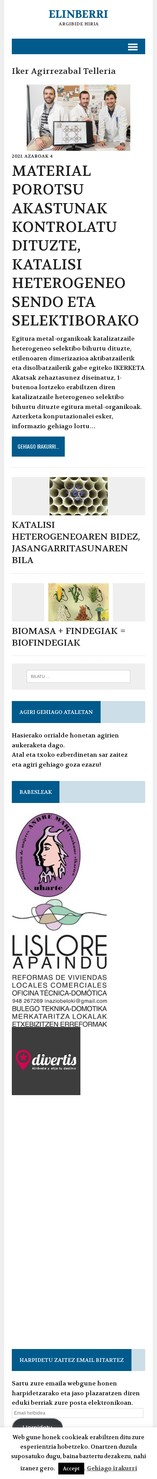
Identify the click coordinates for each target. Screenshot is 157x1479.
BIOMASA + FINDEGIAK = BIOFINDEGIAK (69, 637)
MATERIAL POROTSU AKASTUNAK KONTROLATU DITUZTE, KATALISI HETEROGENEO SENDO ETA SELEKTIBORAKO (75, 246)
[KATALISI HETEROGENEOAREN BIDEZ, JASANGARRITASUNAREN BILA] (78, 510)
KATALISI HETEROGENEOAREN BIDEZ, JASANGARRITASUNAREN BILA (76, 543)
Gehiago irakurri (112, 1468)
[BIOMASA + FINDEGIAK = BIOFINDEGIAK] (78, 616)
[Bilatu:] (78, 676)
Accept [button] (71, 1468)
